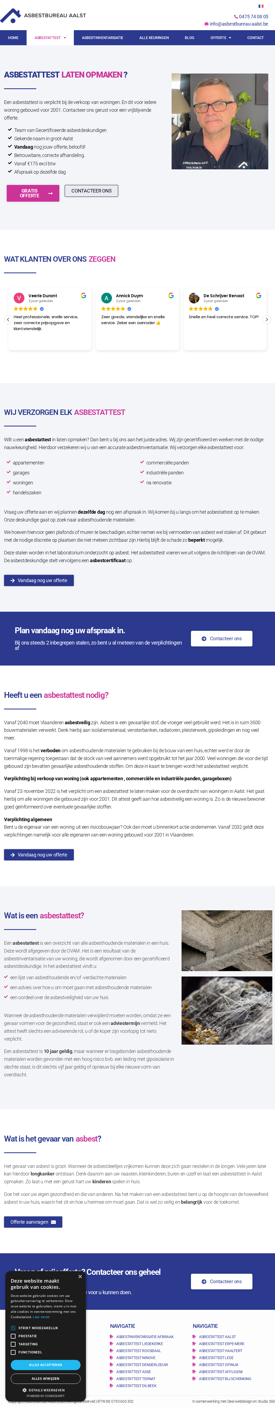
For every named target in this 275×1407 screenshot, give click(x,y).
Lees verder (41, 1317)
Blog (189, 38)
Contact (255, 38)
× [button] (80, 1277)
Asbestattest (48, 38)
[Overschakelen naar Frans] (261, 6)
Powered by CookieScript (46, 1396)
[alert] (45, 1336)
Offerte (218, 38)
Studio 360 (266, 1401)
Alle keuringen (154, 38)
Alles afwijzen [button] (46, 1378)
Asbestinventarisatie (102, 38)
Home (13, 38)
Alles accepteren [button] (45, 1365)
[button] (267, 320)
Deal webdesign (239, 1401)
